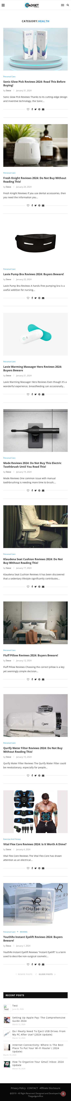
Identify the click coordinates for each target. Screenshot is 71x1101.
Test (15, 1005)
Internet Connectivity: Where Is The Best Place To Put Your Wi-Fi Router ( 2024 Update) (37, 1048)
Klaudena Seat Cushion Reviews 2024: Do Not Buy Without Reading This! (33, 561)
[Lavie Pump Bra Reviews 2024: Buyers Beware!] (35, 241)
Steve (8, 90)
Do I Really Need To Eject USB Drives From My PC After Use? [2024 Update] (39, 1033)
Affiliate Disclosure (50, 1088)
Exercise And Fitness (12, 839)
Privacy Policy (18, 1088)
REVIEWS (23, 932)
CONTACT (32, 1088)
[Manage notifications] (63, 1093)
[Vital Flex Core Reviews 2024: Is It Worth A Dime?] (35, 811)
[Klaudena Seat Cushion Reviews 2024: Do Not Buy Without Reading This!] (35, 526)
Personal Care (9, 76)
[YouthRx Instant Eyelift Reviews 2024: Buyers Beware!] (35, 904)
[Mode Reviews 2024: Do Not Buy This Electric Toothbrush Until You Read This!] (35, 430)
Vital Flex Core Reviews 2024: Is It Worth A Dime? (35, 844)
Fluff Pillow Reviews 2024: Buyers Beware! (30, 655)
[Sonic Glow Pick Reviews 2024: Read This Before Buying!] (35, 49)
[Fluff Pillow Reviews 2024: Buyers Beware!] (35, 622)
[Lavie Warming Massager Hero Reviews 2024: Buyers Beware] (35, 334)
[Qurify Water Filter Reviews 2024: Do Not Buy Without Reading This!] (35, 715)
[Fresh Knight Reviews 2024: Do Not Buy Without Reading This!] (35, 145)
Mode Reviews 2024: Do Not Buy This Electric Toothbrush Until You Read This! (32, 464)
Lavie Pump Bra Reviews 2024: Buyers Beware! (33, 274)
